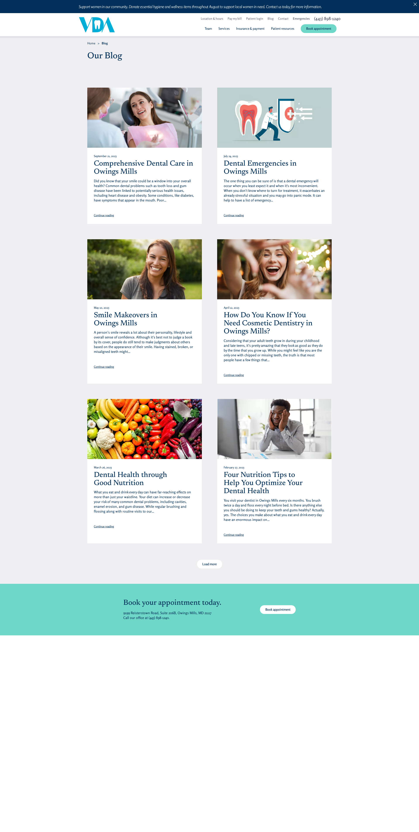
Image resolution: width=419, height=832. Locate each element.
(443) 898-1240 (159, 617)
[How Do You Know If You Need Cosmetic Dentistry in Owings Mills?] (274, 269)
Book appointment (277, 609)
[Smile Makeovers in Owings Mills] (144, 269)
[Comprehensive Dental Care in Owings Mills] (144, 118)
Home (91, 43)
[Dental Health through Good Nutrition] (144, 429)
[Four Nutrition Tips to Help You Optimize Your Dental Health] (274, 429)
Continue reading (104, 215)
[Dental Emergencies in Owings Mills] (274, 118)
